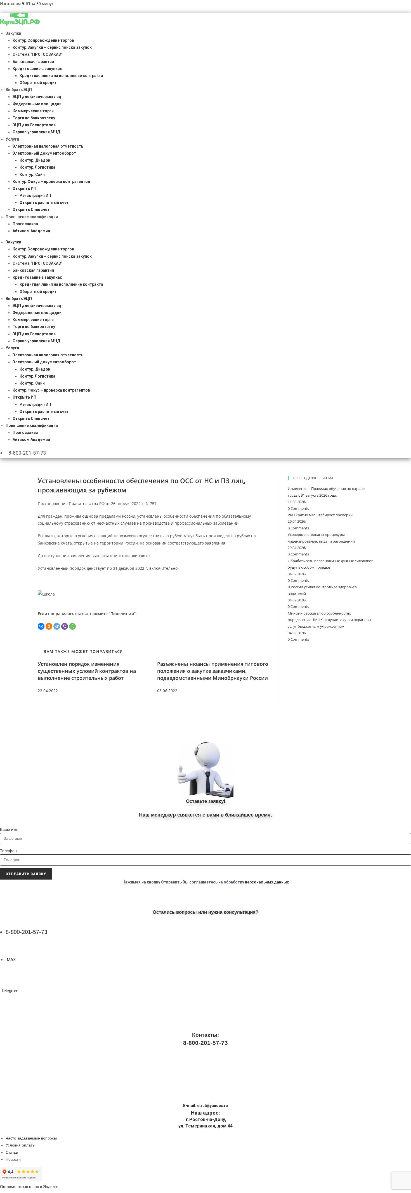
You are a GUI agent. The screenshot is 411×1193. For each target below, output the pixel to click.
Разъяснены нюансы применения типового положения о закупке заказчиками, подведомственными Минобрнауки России (212, 671)
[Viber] (64, 626)
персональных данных (267, 882)
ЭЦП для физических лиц (37, 96)
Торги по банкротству (34, 118)
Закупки (13, 33)
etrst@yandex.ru (212, 1105)
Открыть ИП (24, 188)
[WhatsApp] (72, 626)
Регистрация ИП (35, 195)
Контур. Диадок (35, 160)
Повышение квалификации (32, 217)
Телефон (8, 850)
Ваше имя (9, 829)
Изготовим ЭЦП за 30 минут (27, 3)
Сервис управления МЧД (36, 132)
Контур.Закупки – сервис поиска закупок (52, 47)
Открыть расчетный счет (44, 202)
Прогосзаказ (25, 224)
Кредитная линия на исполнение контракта (61, 75)
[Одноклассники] (49, 626)
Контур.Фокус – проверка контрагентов (51, 181)
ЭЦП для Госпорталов (34, 125)
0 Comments (298, 508)
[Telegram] (56, 626)
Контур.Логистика (37, 167)
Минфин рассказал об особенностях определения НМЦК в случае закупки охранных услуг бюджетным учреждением (329, 620)
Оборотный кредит (38, 82)
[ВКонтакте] (41, 626)
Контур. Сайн (32, 174)
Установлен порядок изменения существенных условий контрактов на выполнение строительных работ (87, 671)
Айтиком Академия (31, 231)
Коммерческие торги (33, 111)
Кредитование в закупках (37, 68)
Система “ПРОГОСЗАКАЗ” (38, 54)
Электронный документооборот (44, 153)
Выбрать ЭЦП (19, 89)
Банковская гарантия (33, 61)
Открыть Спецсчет (31, 209)
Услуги (12, 139)
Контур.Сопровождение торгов (43, 40)
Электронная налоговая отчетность (48, 146)
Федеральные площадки (37, 104)
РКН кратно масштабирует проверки (320, 514)
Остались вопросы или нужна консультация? (205, 912)
